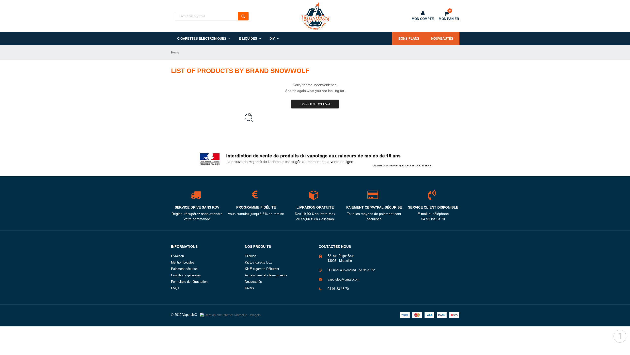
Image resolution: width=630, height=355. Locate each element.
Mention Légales (182, 262)
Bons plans (408, 38)
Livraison (177, 256)
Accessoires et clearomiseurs (266, 275)
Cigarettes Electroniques (201, 38)
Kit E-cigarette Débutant (262, 269)
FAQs (175, 288)
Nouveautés (442, 38)
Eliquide (250, 256)
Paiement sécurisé (184, 269)
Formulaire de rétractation (189, 282)
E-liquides (248, 38)
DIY (272, 38)
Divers (249, 288)
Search (243, 16)
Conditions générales (186, 275)
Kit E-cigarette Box (258, 262)
